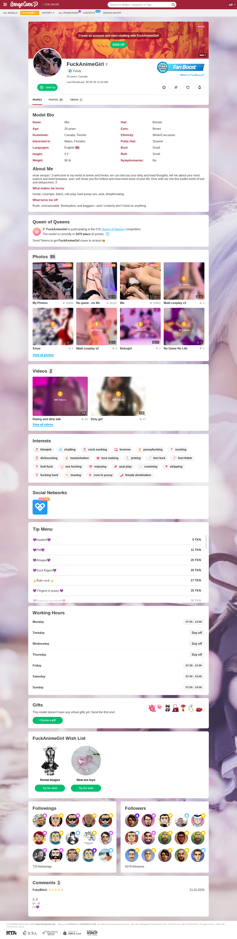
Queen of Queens (113, 229)
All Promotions (68, 13)
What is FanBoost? (192, 74)
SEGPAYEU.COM (88, 924)
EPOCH (72, 924)
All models (10, 13)
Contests (89, 13)
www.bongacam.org (45, 924)
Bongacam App (112, 13)
